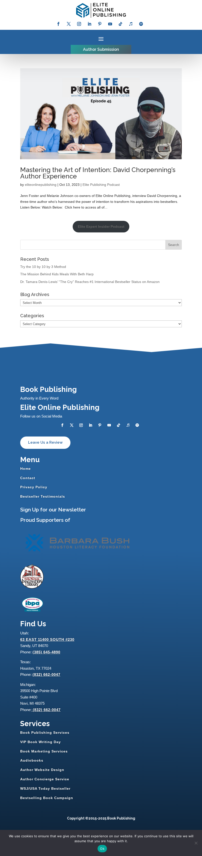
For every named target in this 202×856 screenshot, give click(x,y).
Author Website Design (42, 770)
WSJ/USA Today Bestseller (45, 788)
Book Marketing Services (44, 751)
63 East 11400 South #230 (47, 639)
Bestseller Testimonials (42, 496)
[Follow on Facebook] (58, 24)
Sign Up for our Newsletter (53, 510)
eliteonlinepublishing (40, 185)
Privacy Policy (33, 487)
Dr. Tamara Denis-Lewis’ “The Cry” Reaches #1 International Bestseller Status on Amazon (90, 282)
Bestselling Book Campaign (46, 798)
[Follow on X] (69, 24)
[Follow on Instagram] (79, 24)
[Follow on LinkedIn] (89, 24)
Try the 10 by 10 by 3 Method (43, 267)
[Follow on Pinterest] (100, 24)
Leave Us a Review (45, 442)
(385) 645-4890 (46, 652)
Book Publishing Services (44, 732)
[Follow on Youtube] (110, 24)
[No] (195, 842)
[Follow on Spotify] (141, 24)
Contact (27, 478)
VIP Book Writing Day (40, 742)
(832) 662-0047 (46, 674)
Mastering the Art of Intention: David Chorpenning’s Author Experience (97, 173)
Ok (102, 849)
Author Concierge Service (44, 779)
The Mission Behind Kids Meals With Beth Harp (57, 274)
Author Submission (101, 49)
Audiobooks (31, 760)
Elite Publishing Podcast (101, 185)
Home (25, 469)
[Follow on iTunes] (131, 24)
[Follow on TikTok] (120, 24)
